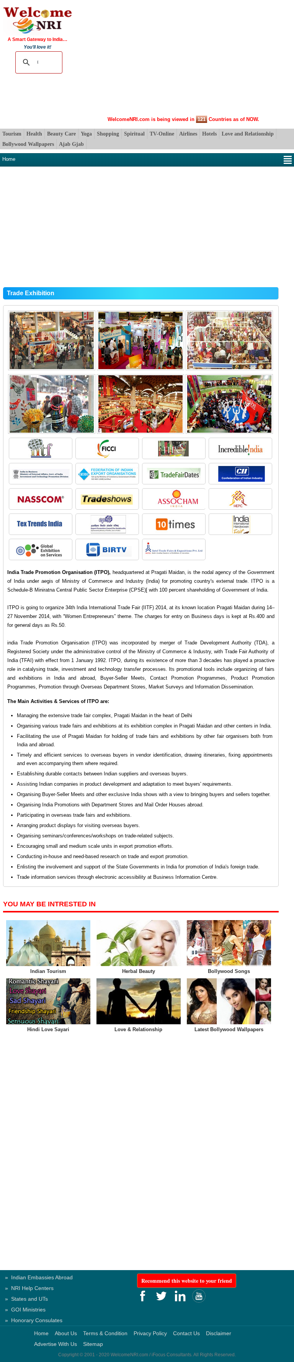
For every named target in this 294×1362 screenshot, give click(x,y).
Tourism (11, 134)
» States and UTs (26, 1299)
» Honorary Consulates (33, 1320)
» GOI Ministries (25, 1309)
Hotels (209, 134)
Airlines (188, 134)
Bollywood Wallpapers (28, 144)
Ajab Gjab (71, 144)
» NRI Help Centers (29, 1288)
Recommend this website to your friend (186, 1281)
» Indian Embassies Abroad (39, 1277)
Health (34, 134)
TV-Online (162, 134)
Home (8, 159)
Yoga (86, 134)
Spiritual (134, 134)
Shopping (108, 134)
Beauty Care (61, 134)
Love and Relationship (248, 134)
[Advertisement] (183, 59)
